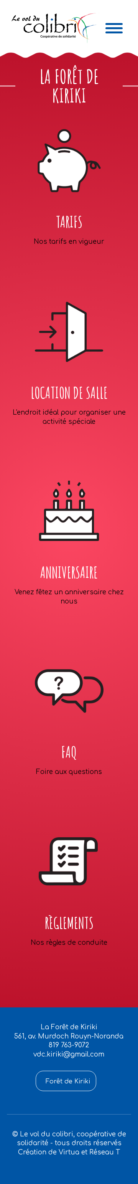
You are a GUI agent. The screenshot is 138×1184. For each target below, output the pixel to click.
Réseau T (104, 1152)
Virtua (69, 1152)
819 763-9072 (69, 1045)
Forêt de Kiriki (68, 1081)
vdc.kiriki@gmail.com (68, 1054)
